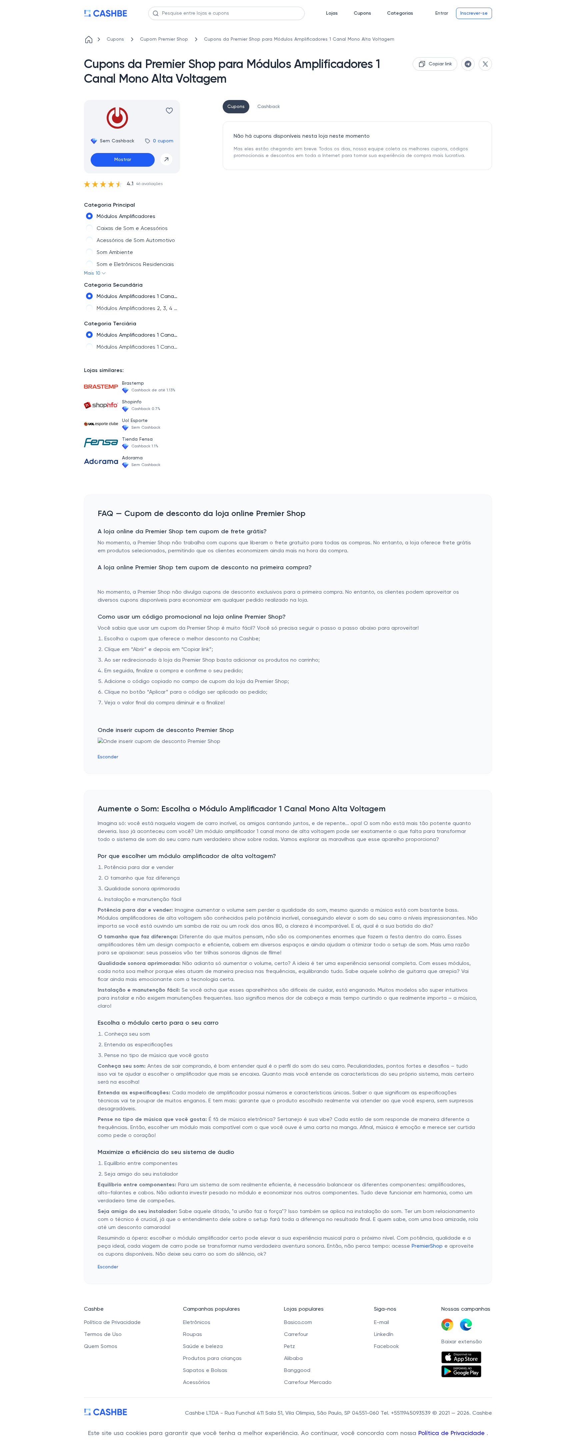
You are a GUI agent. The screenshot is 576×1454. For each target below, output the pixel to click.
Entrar (441, 13)
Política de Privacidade (452, 1433)
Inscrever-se (474, 13)
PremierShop (427, 1246)
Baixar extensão (461, 1342)
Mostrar (122, 159)
